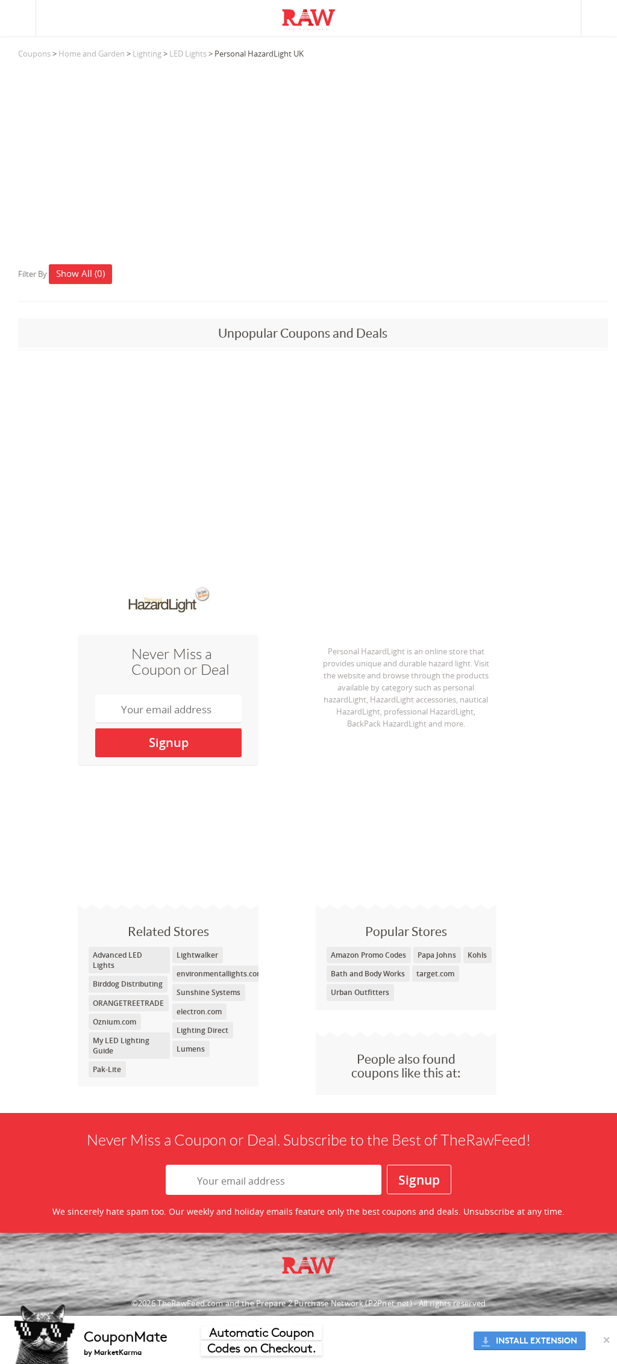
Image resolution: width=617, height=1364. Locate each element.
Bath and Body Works (368, 974)
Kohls (477, 955)
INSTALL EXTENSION (536, 1341)
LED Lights (188, 53)
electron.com (199, 1011)
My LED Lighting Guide (121, 1045)
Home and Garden (91, 53)
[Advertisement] (313, 156)
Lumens (191, 1049)
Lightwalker (197, 955)
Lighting (147, 53)
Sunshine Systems (208, 992)
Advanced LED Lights (117, 960)
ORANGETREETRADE (128, 1003)
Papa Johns (437, 955)
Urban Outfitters (360, 992)
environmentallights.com (220, 974)
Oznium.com (114, 1022)
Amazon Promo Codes (368, 955)
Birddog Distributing (128, 984)
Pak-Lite (107, 1069)
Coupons (34, 53)
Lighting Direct (202, 1030)
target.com (435, 974)
